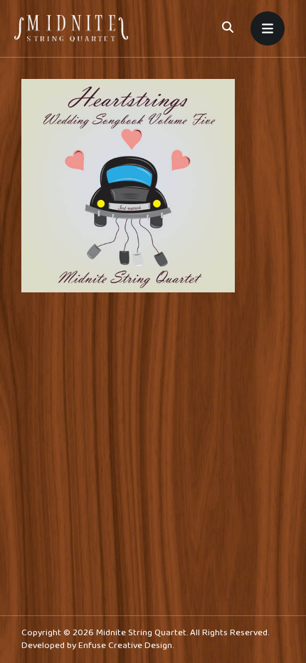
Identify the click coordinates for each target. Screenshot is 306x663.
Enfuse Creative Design (125, 645)
